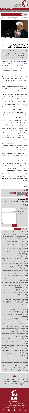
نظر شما (20, 214)
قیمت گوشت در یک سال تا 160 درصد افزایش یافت (16, 357)
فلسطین (7, 381)
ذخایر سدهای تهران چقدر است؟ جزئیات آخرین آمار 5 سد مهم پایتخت (15, 283)
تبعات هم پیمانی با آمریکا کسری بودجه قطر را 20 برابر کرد (14, 371)
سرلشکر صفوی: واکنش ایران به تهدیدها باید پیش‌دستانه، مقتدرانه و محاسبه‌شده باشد (15, 329)
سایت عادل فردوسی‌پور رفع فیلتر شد (19, 309)
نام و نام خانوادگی (22, 208)
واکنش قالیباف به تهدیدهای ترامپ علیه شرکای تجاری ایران (15, 271)
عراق (26, 385)
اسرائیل (17, 380)
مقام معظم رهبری (21, 193)
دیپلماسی (22, 383)
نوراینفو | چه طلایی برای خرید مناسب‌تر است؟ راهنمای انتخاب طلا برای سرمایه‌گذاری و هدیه (15, 290)
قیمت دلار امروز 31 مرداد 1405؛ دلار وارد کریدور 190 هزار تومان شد (15, 334)
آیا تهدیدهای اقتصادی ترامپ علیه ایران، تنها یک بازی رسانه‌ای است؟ (16, 256)
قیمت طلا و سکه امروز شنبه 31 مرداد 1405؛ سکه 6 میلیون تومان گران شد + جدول (14, 245)
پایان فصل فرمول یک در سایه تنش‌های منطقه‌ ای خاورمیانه (16, 342)
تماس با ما (6, 407)
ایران (26, 380)
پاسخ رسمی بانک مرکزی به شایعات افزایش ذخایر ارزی (15, 299)
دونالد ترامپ (20, 385)
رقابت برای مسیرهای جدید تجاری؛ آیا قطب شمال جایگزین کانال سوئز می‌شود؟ (14, 351)
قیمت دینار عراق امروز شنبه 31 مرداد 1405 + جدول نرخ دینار (15, 307)
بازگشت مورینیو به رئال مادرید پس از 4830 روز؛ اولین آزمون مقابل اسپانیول (15, 293)
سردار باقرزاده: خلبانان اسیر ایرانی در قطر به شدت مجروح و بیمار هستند (15, 315)
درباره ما (23, 407)
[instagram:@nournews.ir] (25, 410)
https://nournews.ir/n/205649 (8, 201)
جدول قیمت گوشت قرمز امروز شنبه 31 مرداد (17, 326)
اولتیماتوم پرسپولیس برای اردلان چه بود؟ (18, 318)
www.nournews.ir (14, 405)
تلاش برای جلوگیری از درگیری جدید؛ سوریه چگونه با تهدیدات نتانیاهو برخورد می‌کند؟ (16, 320)
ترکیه (5, 383)
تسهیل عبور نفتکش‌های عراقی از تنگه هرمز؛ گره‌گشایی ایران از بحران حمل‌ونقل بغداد (15, 286)
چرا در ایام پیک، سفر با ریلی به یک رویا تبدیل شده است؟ (14, 235)
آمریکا (22, 380)
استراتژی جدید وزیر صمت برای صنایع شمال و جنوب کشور (14, 369)
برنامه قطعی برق (14, 381)
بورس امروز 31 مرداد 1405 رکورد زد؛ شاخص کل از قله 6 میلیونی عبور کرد (15, 232)
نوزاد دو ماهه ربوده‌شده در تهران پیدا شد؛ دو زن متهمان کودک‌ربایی (15, 297)
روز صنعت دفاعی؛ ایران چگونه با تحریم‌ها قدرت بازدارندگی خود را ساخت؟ (14, 239)
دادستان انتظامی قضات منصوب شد (19, 313)
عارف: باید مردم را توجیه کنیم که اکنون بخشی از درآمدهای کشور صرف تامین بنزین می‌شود (14, 366)
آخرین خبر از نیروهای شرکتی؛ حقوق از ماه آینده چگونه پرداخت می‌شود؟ (15, 303)
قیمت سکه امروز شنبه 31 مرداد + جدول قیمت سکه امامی (14, 337)
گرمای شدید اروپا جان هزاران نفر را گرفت (18, 311)
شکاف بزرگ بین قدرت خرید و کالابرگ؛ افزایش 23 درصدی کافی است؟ (15, 242)
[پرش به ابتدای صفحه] (14, 376)
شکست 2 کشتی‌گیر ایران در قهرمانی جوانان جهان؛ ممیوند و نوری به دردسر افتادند (14, 264)
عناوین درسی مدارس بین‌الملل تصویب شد (17, 274)
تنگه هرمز (6, 380)
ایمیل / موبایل (21, 211)
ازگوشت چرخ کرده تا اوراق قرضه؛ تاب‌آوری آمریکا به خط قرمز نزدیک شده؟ (15, 249)
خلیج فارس (10, 383)
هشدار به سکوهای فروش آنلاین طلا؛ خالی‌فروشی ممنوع (14, 258)
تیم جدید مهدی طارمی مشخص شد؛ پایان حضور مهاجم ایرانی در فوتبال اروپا (15, 252)
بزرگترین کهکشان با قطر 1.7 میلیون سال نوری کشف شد (14, 345)
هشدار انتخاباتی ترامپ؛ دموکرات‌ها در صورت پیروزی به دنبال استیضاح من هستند (15, 276)
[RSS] (9, 410)
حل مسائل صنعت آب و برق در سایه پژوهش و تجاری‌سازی (14, 236)
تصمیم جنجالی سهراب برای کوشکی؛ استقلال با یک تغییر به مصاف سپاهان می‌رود (15, 268)
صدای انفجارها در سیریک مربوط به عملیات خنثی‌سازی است (15, 359)
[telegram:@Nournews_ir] (14, 410)
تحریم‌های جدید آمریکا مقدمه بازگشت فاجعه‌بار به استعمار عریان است (14, 363)
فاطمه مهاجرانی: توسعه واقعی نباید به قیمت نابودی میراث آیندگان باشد (16, 354)
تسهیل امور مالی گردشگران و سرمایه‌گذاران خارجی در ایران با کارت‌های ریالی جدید (14, 348)
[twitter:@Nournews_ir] (20, 410)
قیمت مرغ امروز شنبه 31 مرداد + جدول (18, 332)
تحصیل (11, 193)
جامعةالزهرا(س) (21, 195)
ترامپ (12, 380)
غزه (26, 383)
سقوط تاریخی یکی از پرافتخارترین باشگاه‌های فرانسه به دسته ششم (15, 339)
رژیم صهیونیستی (23, 381)
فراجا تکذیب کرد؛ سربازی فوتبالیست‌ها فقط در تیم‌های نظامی (15, 324)
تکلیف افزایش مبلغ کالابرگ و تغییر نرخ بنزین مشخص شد (14, 301)
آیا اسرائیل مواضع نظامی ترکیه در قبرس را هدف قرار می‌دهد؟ (16, 261)
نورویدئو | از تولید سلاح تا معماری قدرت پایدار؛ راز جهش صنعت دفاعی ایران (15, 279)
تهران (16, 383)
